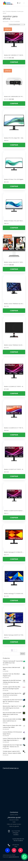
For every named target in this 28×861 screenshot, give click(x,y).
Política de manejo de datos (14, 824)
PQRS (14, 822)
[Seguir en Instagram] (14, 850)
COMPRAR (14, 62)
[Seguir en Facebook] (7, 850)
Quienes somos (14, 814)
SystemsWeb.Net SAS (14, 857)
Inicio (4, 11)
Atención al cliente (14, 820)
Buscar (22, 653)
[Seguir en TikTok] (20, 850)
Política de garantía (14, 826)
